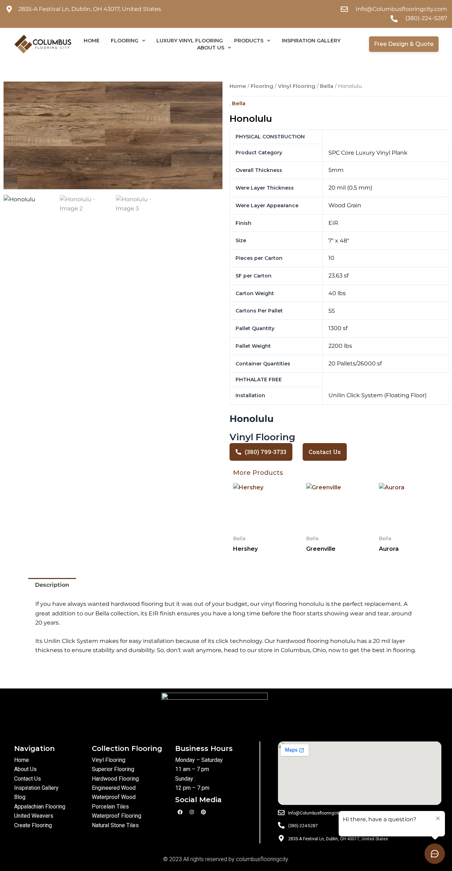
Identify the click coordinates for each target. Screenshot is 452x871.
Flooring (124, 40)
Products (248, 40)
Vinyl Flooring (296, 86)
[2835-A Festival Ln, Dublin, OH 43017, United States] (281, 838)
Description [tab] (52, 584)
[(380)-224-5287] (281, 825)
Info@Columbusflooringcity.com (319, 813)
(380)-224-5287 (303, 825)
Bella (326, 86)
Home (92, 40)
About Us (210, 47)
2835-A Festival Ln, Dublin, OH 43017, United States (338, 838)
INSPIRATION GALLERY (311, 40)
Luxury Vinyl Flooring (189, 40)
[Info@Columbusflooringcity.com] (281, 812)
